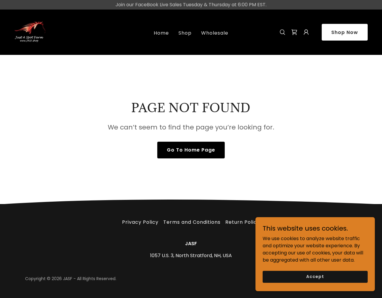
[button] (294, 32)
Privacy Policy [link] (140, 222)
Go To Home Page (191, 149)
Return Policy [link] (242, 222)
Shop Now (344, 32)
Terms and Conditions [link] (192, 222)
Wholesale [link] (214, 33)
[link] (29, 31)
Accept (315, 277)
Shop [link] (185, 33)
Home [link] (161, 33)
